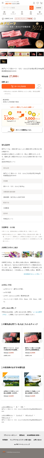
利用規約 (5, 440)
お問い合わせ (38, 440)
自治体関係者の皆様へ (33, 435)
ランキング (13, 13)
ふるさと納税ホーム (7, 407)
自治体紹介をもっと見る (31, 274)
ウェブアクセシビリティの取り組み (20, 440)
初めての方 (39, 13)
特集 (31, 13)
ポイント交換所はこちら (23, 130)
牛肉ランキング (6, 417)
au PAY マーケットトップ (22, 444)
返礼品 (4, 13)
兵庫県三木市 (9, 18)
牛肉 (22, 407)
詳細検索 (38, 7)
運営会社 (22, 435)
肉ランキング (29, 415)
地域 (22, 13)
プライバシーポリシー (10, 435)
